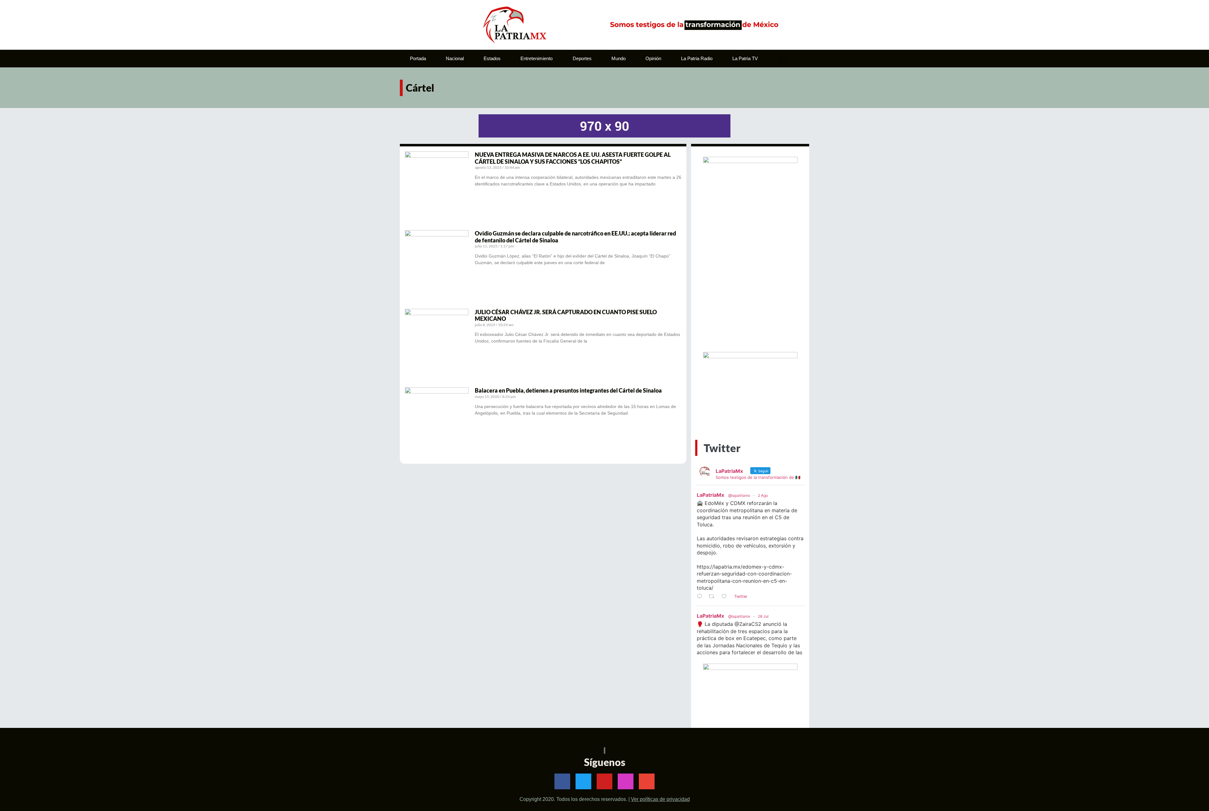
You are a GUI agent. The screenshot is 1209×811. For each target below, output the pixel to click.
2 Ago (763, 495)
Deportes (582, 58)
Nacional (455, 58)
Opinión (653, 58)
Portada (418, 58)
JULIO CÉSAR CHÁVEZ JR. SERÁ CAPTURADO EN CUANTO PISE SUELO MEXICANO (566, 315)
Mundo (618, 58)
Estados (492, 58)
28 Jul (763, 616)
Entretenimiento (536, 58)
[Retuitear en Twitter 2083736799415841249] (713, 596)
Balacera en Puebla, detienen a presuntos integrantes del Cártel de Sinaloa (568, 390)
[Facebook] (562, 781)
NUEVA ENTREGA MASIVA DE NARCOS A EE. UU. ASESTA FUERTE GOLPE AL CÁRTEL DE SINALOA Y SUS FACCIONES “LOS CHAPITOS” (573, 158)
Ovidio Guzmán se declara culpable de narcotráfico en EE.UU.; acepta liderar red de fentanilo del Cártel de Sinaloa (575, 237)
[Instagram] (625, 781)
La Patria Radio (696, 58)
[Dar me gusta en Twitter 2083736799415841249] (726, 596)
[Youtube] (604, 781)
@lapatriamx (739, 495)
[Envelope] (647, 781)
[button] (783, 58)
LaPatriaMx (710, 495)
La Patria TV (745, 58)
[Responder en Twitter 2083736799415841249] (701, 596)
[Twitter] (583, 781)
